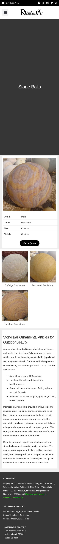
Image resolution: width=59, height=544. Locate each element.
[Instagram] (47, 3)
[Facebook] (39, 3)
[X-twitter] (43, 3)
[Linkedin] (52, 3)
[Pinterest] (56, 3)
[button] (5, 12)
